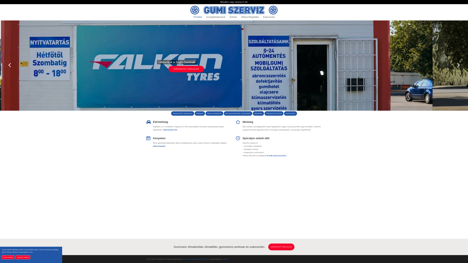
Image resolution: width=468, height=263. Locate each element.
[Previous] (5, 65)
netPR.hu (225, 259)
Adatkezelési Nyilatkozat (191, 259)
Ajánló (207, 259)
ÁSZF (202, 259)
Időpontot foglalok (234, 69)
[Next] (463, 65)
